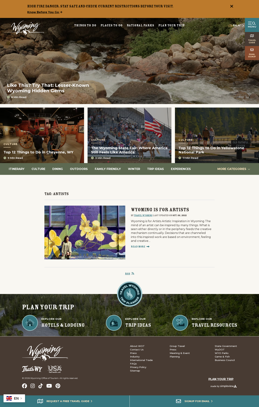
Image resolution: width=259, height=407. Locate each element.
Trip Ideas (155, 169)
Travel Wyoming (143, 215)
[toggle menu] (252, 25)
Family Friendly (108, 169)
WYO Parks (222, 353)
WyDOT (220, 349)
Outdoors (79, 169)
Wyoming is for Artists (160, 209)
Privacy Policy (138, 367)
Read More (138, 246)
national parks (140, 25)
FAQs (133, 363)
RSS (127, 273)
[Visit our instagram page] (32, 386)
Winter (134, 169)
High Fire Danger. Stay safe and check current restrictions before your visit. (100, 6)
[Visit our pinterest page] (58, 386)
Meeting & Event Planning (180, 355)
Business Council (225, 360)
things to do (85, 25)
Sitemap (135, 370)
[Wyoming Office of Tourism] (25, 28)
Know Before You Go (43, 12)
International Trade (141, 360)
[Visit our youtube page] (49, 386)
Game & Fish (222, 356)
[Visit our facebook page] (24, 386)
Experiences (181, 169)
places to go (112, 25)
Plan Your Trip (171, 25)
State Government (226, 346)
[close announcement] (231, 6)
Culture (38, 169)
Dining (57, 169)
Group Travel (177, 346)
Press (133, 353)
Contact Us (137, 349)
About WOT (137, 346)
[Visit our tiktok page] (40, 386)
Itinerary (16, 169)
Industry (135, 356)
